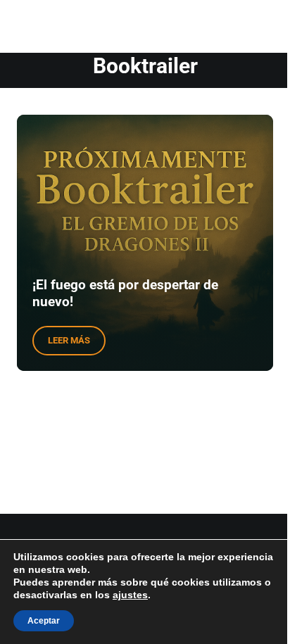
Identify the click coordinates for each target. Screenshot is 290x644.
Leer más (77, 343)
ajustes (130, 594)
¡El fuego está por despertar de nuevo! (125, 293)
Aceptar (43, 621)
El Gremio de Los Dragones (106, 20)
